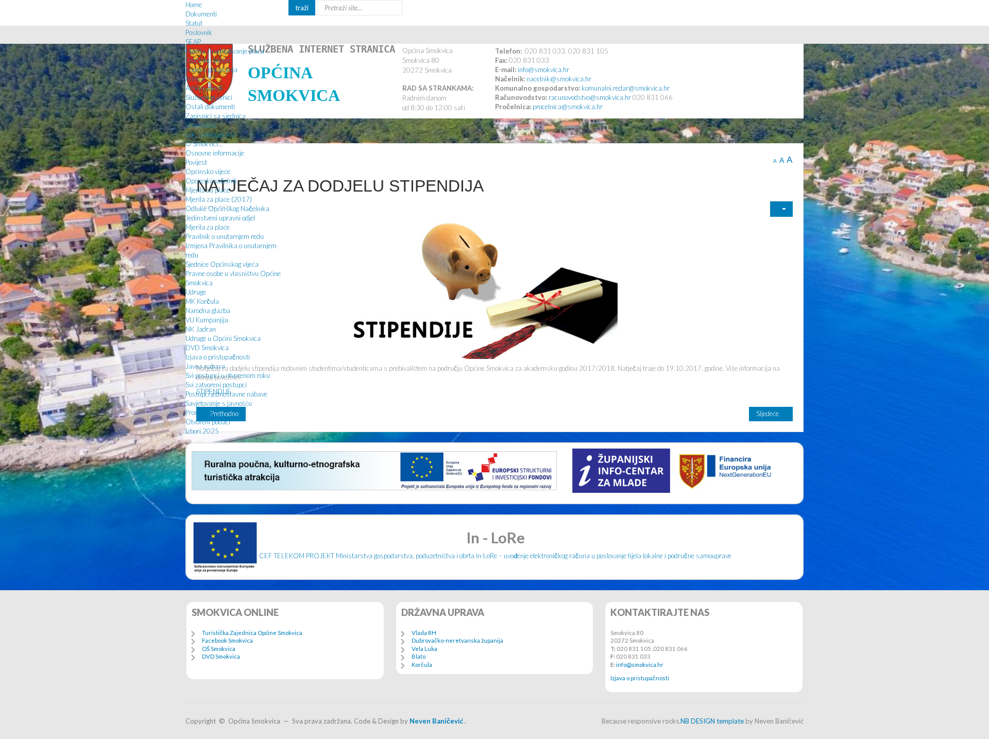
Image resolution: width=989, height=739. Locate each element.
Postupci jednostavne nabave (226, 394)
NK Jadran (200, 329)
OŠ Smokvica (218, 648)
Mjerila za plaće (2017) (218, 199)
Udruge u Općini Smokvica (223, 338)
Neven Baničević (436, 721)
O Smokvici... (204, 144)
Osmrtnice (200, 125)
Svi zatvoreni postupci (216, 385)
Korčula (422, 664)
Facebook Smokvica (227, 640)
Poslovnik (198, 32)
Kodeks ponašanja (211, 69)
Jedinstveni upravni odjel (220, 218)
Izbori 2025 (202, 431)
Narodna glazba (207, 310)
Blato (418, 656)
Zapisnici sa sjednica (215, 116)
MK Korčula (202, 301)
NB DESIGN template (712, 721)
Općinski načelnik (211, 181)
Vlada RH (424, 632)
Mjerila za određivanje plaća (224, 51)
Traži (302, 8)
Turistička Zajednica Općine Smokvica (252, 632)
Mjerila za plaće (207, 190)
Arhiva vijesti (203, 88)
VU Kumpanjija (206, 320)
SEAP (193, 42)
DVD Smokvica (207, 347)
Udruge (195, 292)
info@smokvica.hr (639, 664)
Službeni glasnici (208, 97)
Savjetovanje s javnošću (218, 403)
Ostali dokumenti (210, 106)
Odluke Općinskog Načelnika (227, 208)
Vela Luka (424, 648)
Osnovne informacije (214, 153)
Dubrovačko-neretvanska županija (457, 640)
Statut (193, 23)
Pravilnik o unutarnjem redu (224, 236)
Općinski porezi (207, 60)
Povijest (196, 162)
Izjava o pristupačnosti (217, 357)
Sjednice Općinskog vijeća (222, 264)
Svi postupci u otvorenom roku (227, 375)
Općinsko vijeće (207, 171)
